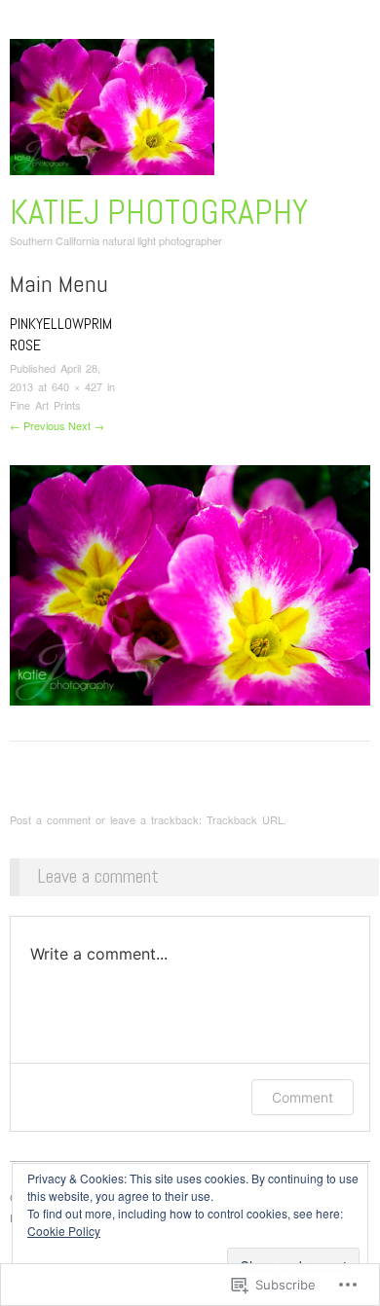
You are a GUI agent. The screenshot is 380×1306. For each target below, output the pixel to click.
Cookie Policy (63, 1230)
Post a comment (50, 819)
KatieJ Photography (159, 212)
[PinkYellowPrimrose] (190, 582)
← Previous (37, 425)
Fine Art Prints (45, 405)
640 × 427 (77, 386)
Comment (302, 1097)
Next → (86, 425)
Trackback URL (245, 819)
